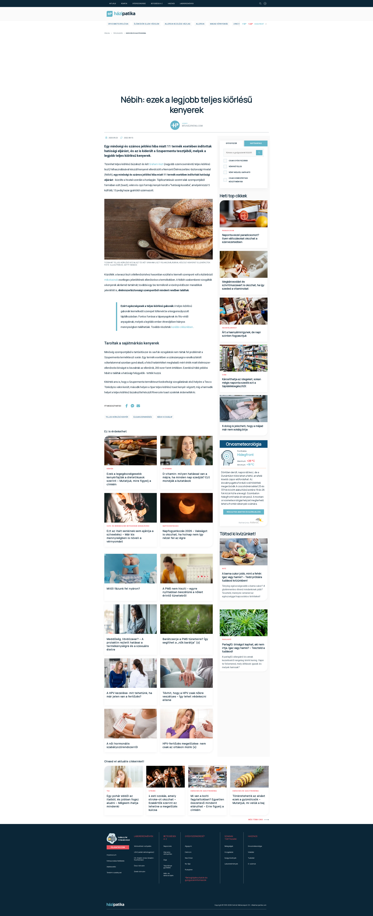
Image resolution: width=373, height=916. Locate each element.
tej (108, 791)
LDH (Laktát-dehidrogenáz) (144, 852)
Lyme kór (238, 24)
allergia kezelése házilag (177, 24)
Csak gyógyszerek (238, 161)
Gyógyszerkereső (139, 3)
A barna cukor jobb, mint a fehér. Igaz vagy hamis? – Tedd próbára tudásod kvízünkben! (242, 577)
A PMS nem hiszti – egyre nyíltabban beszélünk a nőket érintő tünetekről (183, 592)
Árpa (165, 860)
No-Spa (187, 864)
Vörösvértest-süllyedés (142, 846)
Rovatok (124, 3)
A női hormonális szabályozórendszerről (122, 745)
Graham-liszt (156, 164)
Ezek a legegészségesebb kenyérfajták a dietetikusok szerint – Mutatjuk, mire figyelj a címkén (129, 479)
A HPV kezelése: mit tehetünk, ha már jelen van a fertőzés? (129, 694)
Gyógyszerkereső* (195, 836)
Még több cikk (255, 819)
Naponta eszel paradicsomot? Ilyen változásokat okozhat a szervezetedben (240, 238)
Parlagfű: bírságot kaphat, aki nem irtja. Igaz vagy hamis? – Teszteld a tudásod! (243, 648)
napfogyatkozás (170, 526)
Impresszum (111, 855)
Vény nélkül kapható (239, 172)
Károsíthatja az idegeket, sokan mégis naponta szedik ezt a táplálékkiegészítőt (241, 382)
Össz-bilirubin (139, 866)
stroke (152, 791)
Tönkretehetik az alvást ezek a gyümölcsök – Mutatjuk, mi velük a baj (249, 799)
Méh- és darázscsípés (168, 874)
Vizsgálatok (229, 852)
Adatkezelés (111, 867)
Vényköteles (235, 166)
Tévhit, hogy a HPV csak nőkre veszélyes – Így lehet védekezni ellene (184, 696)
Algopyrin (188, 846)
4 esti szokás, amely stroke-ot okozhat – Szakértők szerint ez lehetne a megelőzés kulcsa (163, 803)
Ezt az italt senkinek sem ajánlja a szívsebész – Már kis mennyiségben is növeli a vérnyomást (130, 536)
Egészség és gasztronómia (204, 791)
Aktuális (112, 3)
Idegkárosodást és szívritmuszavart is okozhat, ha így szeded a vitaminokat (243, 285)
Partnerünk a (244, 522)
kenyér (110, 469)
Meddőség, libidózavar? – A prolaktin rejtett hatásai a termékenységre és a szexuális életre (128, 644)
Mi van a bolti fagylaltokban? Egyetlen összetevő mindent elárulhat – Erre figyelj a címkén (207, 803)
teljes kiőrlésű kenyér (117, 417)
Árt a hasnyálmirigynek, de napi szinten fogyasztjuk (241, 333)
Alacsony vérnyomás (167, 853)
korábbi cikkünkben (182, 327)
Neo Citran (189, 858)
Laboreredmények (187, 3)
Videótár (251, 852)
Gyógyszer (231, 143)
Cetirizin (188, 852)
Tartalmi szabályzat (114, 872)
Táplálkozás (118, 33)
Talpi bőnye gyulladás (167, 867)
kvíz (224, 569)
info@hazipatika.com (258, 905)
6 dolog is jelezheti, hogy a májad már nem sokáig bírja (242, 427)
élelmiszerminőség (142, 417)
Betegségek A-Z (157, 3)
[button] (144, 837)
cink (224, 375)
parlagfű (226, 639)
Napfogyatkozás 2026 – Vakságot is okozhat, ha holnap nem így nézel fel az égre (185, 534)
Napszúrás (167, 846)
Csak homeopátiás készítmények (238, 180)
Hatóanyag (256, 143)
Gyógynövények (230, 858)
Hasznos (171, 3)
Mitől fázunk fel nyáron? (123, 588)
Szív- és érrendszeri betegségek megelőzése (128, 526)
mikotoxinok (111, 279)
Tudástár (251, 858)
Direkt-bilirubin (139, 871)
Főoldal (107, 33)
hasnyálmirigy (229, 328)
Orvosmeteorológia (118, 24)
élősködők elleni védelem (146, 24)
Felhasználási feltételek (115, 861)
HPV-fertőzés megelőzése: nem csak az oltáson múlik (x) (184, 745)
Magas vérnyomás (219, 24)
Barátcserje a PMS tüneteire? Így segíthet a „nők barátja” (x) (185, 640)
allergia (200, 24)
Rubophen (189, 869)
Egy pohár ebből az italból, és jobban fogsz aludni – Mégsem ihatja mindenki (123, 801)
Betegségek (229, 846)
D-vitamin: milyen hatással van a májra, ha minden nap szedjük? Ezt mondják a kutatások (186, 477)
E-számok (252, 864)
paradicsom (228, 231)
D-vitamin (167, 469)
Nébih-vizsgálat (165, 417)
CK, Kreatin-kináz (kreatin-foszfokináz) (144, 859)
